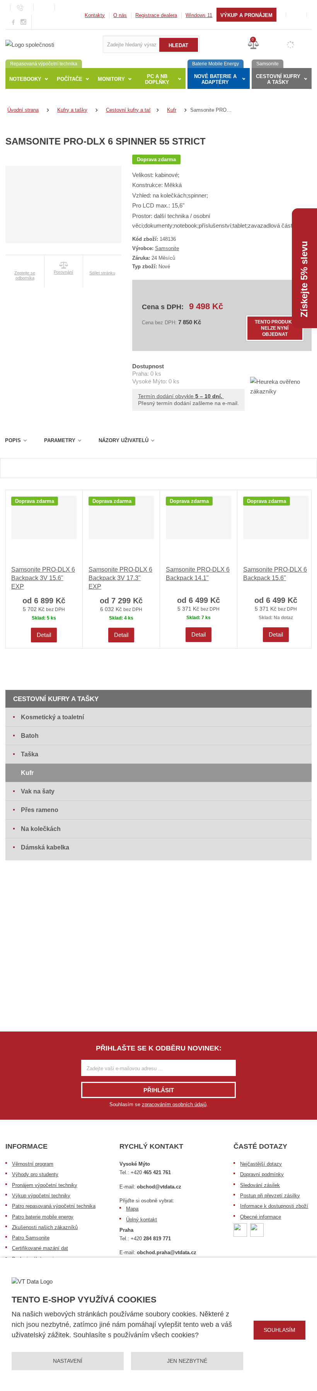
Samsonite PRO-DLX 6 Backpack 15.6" (275, 573)
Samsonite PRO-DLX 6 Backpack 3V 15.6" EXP (43, 578)
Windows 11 (199, 15)
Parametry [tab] (59, 440)
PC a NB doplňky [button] (157, 79)
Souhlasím (279, 1330)
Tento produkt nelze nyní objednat (275, 328)
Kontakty (95, 15)
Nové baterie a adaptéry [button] (215, 79)
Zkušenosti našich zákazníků (45, 1227)
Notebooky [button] (25, 79)
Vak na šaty (38, 791)
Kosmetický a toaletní (52, 717)
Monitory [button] (111, 79)
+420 (151, 1172)
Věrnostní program (32, 1164)
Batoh (30, 735)
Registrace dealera (156, 15)
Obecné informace (260, 1217)
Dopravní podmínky (262, 1174)
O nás (120, 15)
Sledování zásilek (260, 1185)
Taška (29, 754)
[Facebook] (13, 22)
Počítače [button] (69, 79)
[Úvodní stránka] (29, 44)
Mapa (132, 1209)
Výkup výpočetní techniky (41, 1196)
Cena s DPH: (163, 307)
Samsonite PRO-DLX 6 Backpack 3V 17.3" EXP (120, 578)
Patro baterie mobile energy (42, 1217)
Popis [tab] (13, 440)
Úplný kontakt (141, 1219)
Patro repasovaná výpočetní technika (53, 1206)
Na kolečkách (41, 829)
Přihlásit (158, 1090)
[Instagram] (23, 22)
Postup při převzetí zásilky (270, 1196)
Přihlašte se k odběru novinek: (159, 1048)
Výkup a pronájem (246, 15)
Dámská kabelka (45, 847)
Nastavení (67, 1361)
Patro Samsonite (30, 1238)
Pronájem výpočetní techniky (44, 1185)
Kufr (27, 773)
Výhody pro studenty (35, 1174)
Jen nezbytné (187, 1361)
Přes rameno (39, 810)
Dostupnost (148, 366)
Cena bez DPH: (159, 322)
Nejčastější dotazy (261, 1164)
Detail (44, 635)
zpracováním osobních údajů (174, 1104)
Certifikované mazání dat (40, 1248)
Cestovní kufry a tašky (56, 699)
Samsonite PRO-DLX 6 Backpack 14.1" (198, 573)
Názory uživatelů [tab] (123, 440)
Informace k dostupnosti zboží (274, 1206)
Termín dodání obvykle (181, 396)
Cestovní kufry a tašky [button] (278, 79)
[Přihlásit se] (296, 14)
